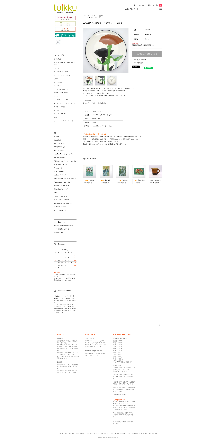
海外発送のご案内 (119, 394)
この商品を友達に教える (141, 60)
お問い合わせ (80, 433)
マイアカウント (141, 5)
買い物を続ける (138, 63)
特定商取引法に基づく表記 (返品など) (143, 45)
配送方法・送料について (122, 433)
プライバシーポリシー (92, 433)
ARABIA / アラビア (94, 18)
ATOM (155, 433)
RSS (150, 433)
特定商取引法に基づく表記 (140, 433)
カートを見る (155, 5)
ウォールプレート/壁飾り (95, 16)
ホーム (61, 433)
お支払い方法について (107, 433)
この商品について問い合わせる (147, 54)
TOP (84, 16)
